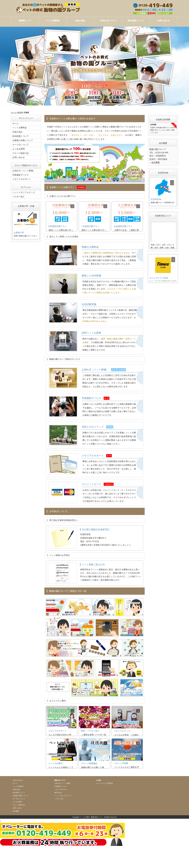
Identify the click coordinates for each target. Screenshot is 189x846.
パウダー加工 (18, 197)
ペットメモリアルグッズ (23, 192)
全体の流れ (80, 21)
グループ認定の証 (20, 153)
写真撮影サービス (20, 175)
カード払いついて (20, 145)
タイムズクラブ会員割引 (104, 783)
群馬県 (20, 112)
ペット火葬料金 (52, 21)
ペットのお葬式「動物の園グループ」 (92, 817)
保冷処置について (136, 21)
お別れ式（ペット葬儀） (23, 171)
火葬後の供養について (22, 140)
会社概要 (155, 162)
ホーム (13, 112)
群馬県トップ (25, 21)
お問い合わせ (163, 21)
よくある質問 (18, 149)
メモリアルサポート (21, 179)
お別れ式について (108, 21)
